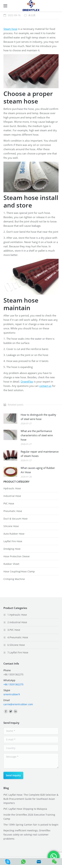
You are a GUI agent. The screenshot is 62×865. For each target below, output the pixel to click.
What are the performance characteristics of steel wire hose (37, 435)
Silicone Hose (11, 526)
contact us (45, 386)
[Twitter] (11, 711)
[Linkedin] (15, 711)
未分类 (31, 15)
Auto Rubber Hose (13, 533)
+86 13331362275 (13, 684)
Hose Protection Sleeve (16, 556)
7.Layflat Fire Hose (17, 652)
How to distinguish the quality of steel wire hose (38, 417)
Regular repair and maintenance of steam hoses (40, 454)
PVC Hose (8, 503)
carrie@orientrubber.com (18, 704)
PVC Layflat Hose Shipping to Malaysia (25, 808)
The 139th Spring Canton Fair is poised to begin (30, 824)
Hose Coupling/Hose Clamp (19, 571)
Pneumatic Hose (12, 511)
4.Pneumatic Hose (17, 637)
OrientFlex (27, 381)
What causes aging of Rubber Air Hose (38, 470)
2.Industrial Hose (17, 622)
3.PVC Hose (13, 629)
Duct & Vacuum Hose (15, 518)
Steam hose (10, 29)
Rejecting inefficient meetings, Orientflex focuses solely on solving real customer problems (26, 834)
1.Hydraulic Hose (17, 614)
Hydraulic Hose (12, 488)
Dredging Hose (11, 548)
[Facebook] (6, 711)
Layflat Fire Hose (12, 541)
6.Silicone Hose (16, 645)
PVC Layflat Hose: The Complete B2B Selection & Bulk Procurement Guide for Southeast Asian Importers (30, 799)
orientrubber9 (11, 694)
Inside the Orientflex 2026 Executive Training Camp (29, 816)
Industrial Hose (12, 496)
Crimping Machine (14, 579)
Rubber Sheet (11, 564)
